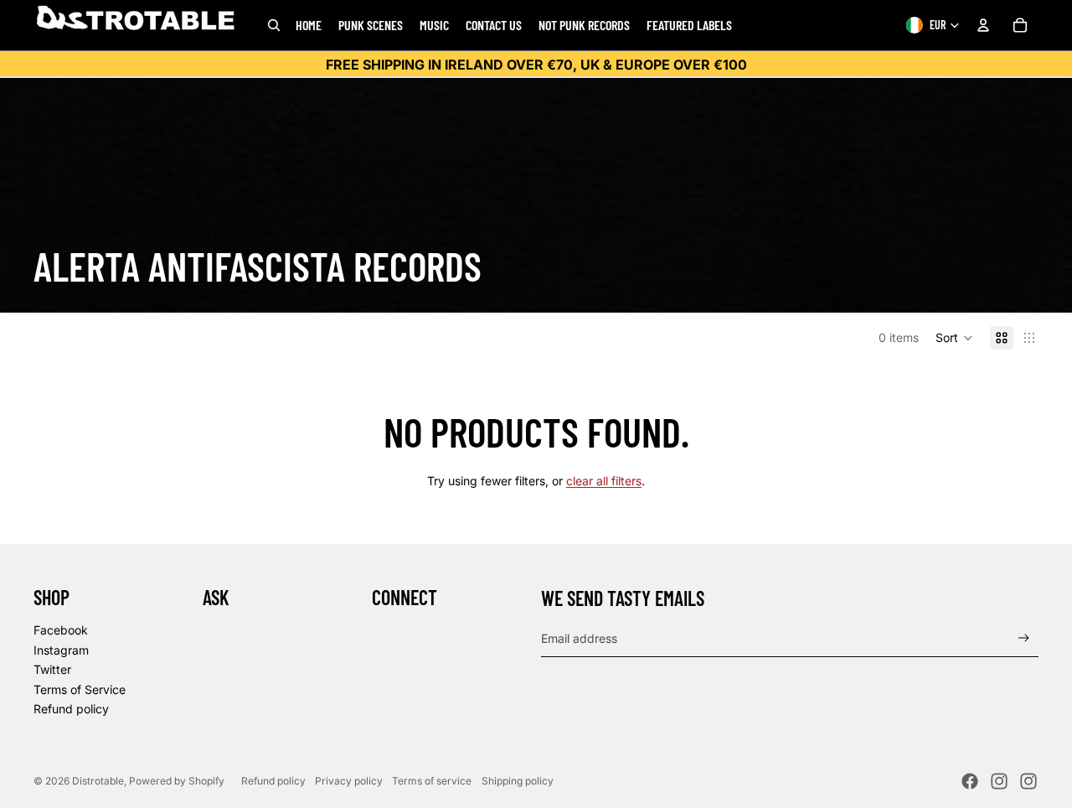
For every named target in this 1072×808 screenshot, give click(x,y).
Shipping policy (518, 780)
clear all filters (604, 481)
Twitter (52, 669)
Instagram (61, 650)
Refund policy (71, 709)
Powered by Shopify (176, 780)
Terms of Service (80, 689)
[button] (954, 337)
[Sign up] (1023, 638)
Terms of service (432, 780)
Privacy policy (349, 780)
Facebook (61, 630)
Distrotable (98, 780)
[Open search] (273, 25)
